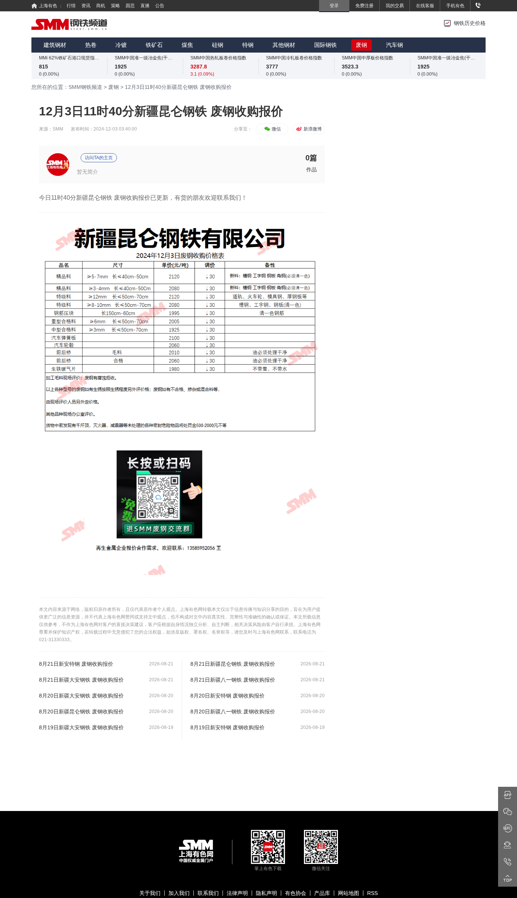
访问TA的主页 (99, 157)
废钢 (361, 45)
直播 (144, 5)
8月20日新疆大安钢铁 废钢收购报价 (81, 696)
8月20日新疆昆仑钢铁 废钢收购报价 (81, 711)
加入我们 (179, 893)
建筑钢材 (55, 45)
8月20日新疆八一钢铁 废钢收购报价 (232, 711)
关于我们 (149, 893)
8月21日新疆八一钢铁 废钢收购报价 (232, 680)
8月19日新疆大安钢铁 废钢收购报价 (81, 727)
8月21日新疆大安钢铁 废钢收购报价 (81, 680)
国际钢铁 (325, 45)
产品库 (322, 893)
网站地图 (348, 893)
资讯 (85, 5)
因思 (130, 5)
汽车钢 (394, 45)
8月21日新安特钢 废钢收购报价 (76, 664)
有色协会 (295, 893)
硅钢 (217, 45)
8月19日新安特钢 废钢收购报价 (227, 727)
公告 (159, 5)
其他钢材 (284, 45)
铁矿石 (154, 45)
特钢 (248, 45)
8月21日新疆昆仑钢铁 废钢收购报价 (232, 664)
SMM (58, 129)
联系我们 (208, 893)
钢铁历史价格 (470, 23)
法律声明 (237, 893)
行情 (71, 5)
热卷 (91, 45)
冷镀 (121, 45)
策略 (115, 5)
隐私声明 (266, 893)
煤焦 (187, 45)
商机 (100, 5)
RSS (372, 893)
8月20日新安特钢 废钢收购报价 (227, 696)
